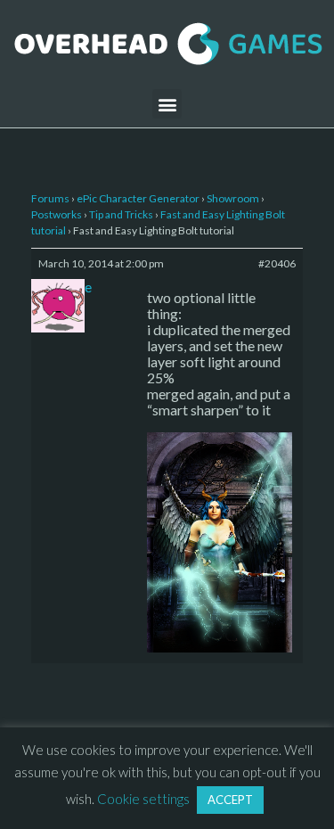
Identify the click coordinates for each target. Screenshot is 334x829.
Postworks (56, 214)
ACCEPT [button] (230, 799)
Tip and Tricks (121, 214)
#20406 (277, 263)
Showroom (233, 198)
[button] (167, 104)
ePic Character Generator (138, 198)
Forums (50, 198)
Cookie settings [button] (143, 799)
